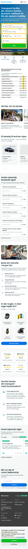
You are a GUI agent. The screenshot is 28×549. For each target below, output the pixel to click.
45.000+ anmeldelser (7, 360)
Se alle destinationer (6, 238)
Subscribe (14, 485)
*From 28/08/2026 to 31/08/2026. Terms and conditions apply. (11, 74)
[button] (24, 25)
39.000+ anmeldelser (21, 360)
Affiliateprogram (18, 504)
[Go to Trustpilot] (21, 496)
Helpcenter (3, 504)
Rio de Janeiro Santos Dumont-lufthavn (14, 182)
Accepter (14, 540)
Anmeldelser (4, 518)
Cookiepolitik (20, 537)
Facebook (19, 515)
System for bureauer (20, 502)
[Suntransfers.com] (6, 2)
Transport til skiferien (6, 520)
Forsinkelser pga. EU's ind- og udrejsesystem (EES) (6, 508)
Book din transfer (14, 343)
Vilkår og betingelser (22, 487)
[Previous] (2, 168)
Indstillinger (14, 544)
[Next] (5, 168)
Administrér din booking (6, 502)
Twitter (18, 518)
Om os (2, 515)
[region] (14, 537)
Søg (14, 45)
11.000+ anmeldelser (7, 371)
